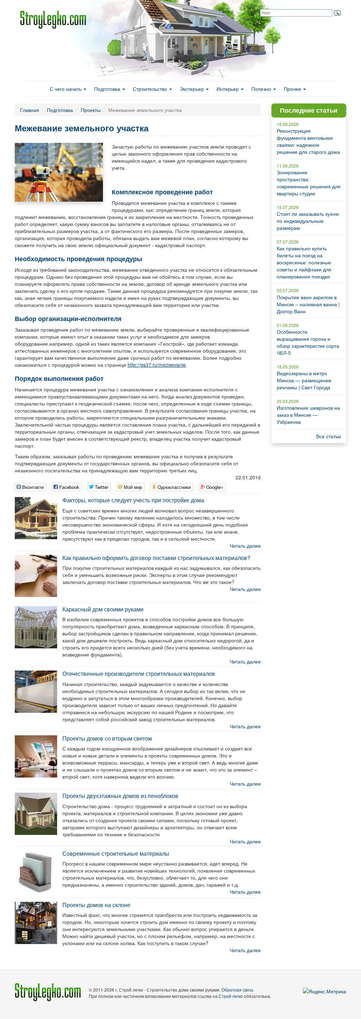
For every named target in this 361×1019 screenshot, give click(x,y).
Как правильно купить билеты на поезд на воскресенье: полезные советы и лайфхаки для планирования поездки (304, 262)
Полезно (262, 88)
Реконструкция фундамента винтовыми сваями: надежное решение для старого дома (308, 141)
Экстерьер (192, 88)
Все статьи (328, 436)
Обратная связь (237, 990)
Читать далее (245, 545)
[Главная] (55, 20)
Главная (29, 109)
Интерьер (228, 88)
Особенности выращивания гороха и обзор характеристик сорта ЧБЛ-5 (308, 342)
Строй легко (231, 996)
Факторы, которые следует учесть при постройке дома (133, 500)
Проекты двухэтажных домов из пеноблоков (120, 796)
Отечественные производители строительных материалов (138, 673)
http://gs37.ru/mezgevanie (157, 364)
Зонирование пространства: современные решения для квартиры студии (309, 183)
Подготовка (108, 88)
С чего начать (66, 88)
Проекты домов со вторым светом (107, 738)
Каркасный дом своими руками (102, 609)
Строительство (151, 88)
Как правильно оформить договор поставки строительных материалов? (156, 558)
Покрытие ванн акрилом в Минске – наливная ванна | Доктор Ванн (308, 304)
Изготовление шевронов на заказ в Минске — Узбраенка (308, 414)
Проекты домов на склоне (96, 905)
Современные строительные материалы (115, 853)
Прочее (293, 88)
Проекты (90, 109)
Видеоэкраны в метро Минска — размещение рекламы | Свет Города (304, 380)
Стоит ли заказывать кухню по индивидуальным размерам (308, 220)
